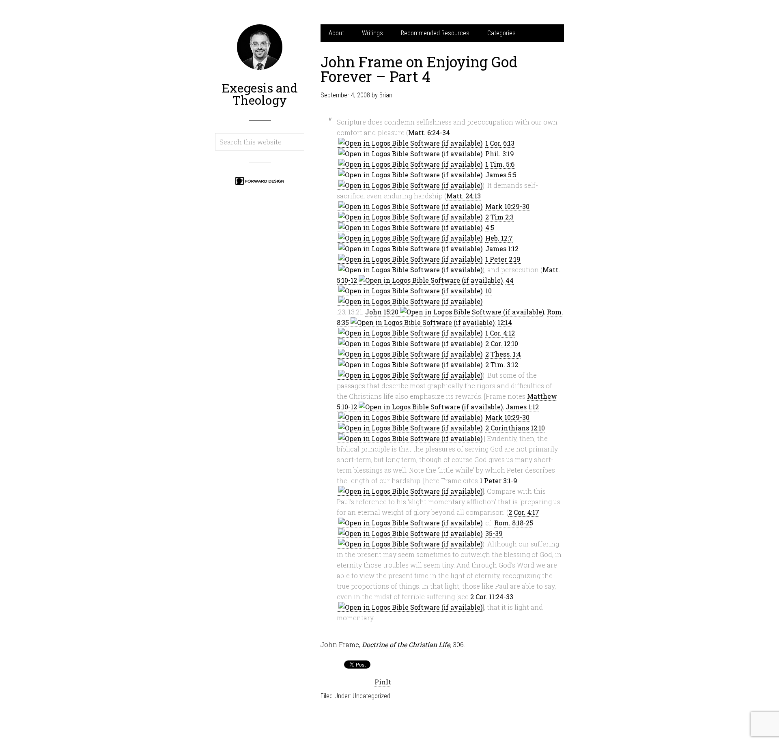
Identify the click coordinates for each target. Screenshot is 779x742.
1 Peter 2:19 (503, 259)
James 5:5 (500, 174)
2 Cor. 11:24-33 (491, 596)
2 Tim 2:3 (499, 217)
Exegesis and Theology (260, 94)
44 (510, 280)
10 (488, 290)
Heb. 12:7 (499, 238)
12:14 (504, 322)
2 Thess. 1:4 (503, 354)
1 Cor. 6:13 (499, 143)
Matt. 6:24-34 (429, 132)
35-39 (494, 533)
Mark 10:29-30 (507, 206)
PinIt (382, 681)
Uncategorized (371, 696)
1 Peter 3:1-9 (498, 480)
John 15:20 (381, 312)
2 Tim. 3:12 (501, 364)
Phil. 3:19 (499, 153)
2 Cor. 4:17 (523, 512)
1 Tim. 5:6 (499, 164)
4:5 (489, 227)
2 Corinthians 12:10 (515, 428)
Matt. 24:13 (463, 195)
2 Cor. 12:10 (501, 343)
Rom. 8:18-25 (513, 522)
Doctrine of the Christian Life (406, 644)
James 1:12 (502, 248)
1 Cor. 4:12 (500, 333)
